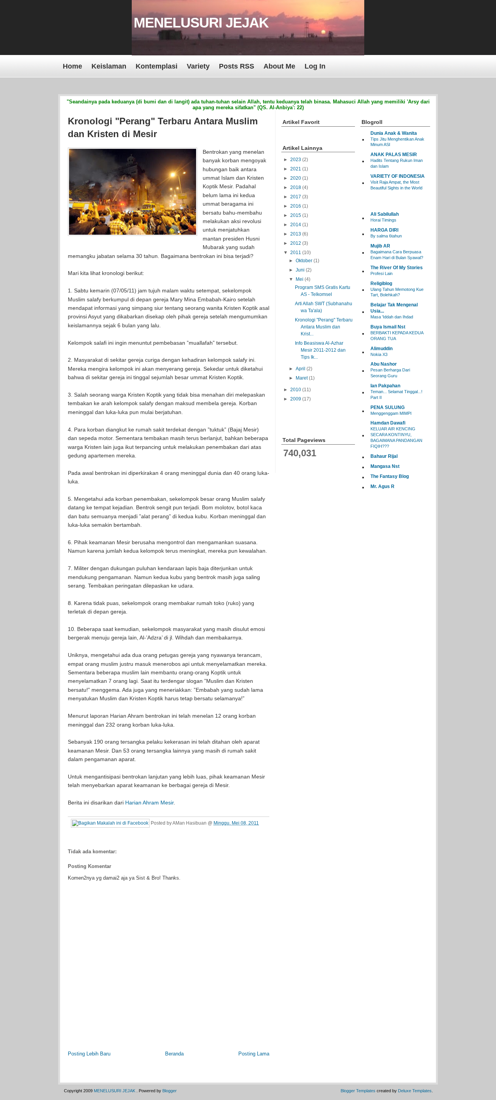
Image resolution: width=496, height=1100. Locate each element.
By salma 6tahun (386, 236)
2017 (296, 196)
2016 (296, 206)
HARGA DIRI (384, 230)
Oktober (304, 260)
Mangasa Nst (385, 466)
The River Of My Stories (396, 267)
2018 (296, 187)
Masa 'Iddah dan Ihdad (391, 317)
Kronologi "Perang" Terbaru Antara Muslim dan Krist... (324, 327)
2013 (296, 234)
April (301, 368)
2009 (296, 399)
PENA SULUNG (387, 407)
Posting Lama (253, 1054)
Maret (302, 378)
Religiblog (381, 283)
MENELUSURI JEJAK (201, 23)
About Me (279, 66)
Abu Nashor (383, 364)
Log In (315, 66)
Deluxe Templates (415, 1090)
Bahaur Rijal (384, 456)
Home (72, 66)
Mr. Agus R (382, 486)
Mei (300, 279)
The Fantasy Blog (389, 476)
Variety (198, 66)
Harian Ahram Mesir (149, 802)
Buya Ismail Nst (387, 327)
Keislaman (108, 66)
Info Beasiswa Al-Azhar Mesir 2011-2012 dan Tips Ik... (320, 350)
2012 (296, 243)
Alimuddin (381, 348)
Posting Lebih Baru (89, 1054)
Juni (301, 270)
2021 (296, 169)
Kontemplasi (156, 66)
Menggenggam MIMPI (391, 413)
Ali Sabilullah (384, 214)
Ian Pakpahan (385, 385)
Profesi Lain (381, 273)
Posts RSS (236, 66)
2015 (296, 215)
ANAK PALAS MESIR (393, 154)
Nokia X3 (379, 354)
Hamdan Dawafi (387, 423)
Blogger (169, 1090)
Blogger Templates (358, 1090)
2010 (296, 389)
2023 (296, 159)
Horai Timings (383, 220)
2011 (296, 252)
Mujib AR (380, 246)
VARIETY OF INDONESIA (397, 176)
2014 (296, 224)
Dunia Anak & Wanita (393, 133)
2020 (296, 178)
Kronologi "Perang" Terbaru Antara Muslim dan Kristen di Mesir (163, 127)
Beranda (174, 1054)
